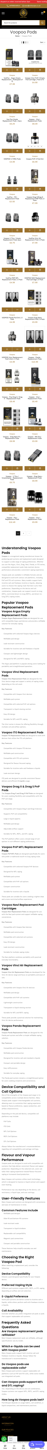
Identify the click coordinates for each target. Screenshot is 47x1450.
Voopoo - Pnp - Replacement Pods (12, 518)
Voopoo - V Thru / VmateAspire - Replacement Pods (12, 478)
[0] (42, 13)
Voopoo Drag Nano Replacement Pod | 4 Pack (34, 318)
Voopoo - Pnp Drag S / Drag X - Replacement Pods (12, 398)
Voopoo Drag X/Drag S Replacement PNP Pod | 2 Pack (34, 198)
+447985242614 (14, 6)
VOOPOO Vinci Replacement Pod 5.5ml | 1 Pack (12, 358)
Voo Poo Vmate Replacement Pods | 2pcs (12, 120)
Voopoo (12, 75)
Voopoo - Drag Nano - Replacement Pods (35, 477)
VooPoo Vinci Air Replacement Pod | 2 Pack (34, 239)
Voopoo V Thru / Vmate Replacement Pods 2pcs (12, 239)
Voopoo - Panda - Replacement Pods (35, 358)
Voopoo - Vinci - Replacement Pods (35, 120)
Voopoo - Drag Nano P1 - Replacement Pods (12, 437)
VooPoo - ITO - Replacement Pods (12, 198)
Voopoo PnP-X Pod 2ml (34, 159)
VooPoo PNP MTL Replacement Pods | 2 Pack (12, 279)
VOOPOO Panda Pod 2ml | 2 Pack (12, 318)
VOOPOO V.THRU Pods (12, 159)
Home (17, 36)
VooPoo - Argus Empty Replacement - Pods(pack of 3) (12, 79)
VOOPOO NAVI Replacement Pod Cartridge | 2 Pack (34, 279)
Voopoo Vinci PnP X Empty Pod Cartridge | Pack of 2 (35, 79)
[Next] (29, 533)
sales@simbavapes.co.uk (32, 6)
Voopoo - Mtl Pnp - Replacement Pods (35, 437)
